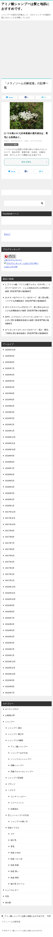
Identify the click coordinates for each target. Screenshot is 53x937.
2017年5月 (9, 555)
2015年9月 (9, 680)
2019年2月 (9, 424)
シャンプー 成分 (11, 145)
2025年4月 (9, 387)
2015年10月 (10, 674)
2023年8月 (9, 393)
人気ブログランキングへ (13, 260)
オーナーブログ (11, 709)
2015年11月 (10, 668)
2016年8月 (9, 611)
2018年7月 (9, 468)
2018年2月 (9, 499)
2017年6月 (9, 549)
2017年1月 (9, 580)
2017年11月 (10, 518)
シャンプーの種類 (15, 740)
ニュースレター (11, 890)
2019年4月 (9, 412)
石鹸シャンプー (17, 765)
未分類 (8, 903)
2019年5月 (9, 406)
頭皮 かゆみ (16, 853)
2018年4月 (9, 487)
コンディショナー (18, 796)
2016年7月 (9, 618)
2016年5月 (9, 630)
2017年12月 (10, 512)
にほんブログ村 (10, 267)
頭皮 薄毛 (15, 878)
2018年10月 (10, 449)
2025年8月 (9, 362)
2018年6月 (9, 474)
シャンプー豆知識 (15, 778)
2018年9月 (9, 456)
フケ (12, 834)
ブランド (11, 784)
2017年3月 (9, 568)
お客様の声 (10, 715)
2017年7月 (9, 543)
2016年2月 (9, 649)
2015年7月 (9, 693)
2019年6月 (9, 399)
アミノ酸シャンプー (19, 746)
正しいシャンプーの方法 (18, 815)
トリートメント (17, 803)
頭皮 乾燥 (15, 865)
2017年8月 (9, 537)
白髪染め (14, 809)
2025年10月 (10, 350)
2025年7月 (9, 368)
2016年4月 (9, 636)
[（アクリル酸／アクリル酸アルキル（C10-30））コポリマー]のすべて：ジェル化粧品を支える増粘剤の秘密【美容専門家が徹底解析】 (27, 287)
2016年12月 (10, 587)
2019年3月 (9, 418)
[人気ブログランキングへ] (10, 256)
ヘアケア (11, 790)
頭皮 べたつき (17, 859)
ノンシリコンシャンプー (21, 759)
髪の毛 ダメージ (17, 884)
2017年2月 (9, 574)
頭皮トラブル (13, 828)
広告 (7, 896)
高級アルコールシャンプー (22, 771)
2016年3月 (9, 643)
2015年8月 (9, 686)
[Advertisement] (26, 48)
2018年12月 (10, 437)
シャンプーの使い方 (19, 821)
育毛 (12, 846)
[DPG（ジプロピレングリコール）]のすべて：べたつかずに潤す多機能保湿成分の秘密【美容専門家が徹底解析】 (27, 320)
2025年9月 (9, 356)
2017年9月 (9, 531)
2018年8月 (9, 462)
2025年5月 (9, 381)
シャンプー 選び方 (16, 734)
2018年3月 (9, 493)
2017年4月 (9, 562)
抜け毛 (13, 840)
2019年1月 (9, 431)
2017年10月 (10, 524)
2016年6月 (9, 624)
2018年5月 (9, 481)
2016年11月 (10, 593)
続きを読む (26, 162)
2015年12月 (10, 661)
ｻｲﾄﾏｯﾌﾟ (7, 234)
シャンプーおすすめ (19, 753)
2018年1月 (9, 506)
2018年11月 (10, 443)
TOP (27, 916)
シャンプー (10, 722)
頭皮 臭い (15, 871)
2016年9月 (9, 605)
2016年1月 (9, 655)
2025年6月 (9, 375)
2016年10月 (10, 599)
